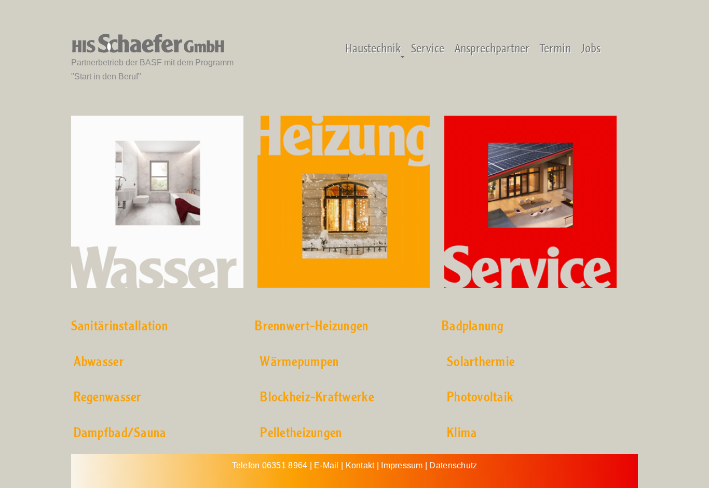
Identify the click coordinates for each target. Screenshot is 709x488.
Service (427, 48)
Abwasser (99, 362)
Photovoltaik (480, 397)
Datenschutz (453, 465)
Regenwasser (108, 397)
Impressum (401, 465)
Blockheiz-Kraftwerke (317, 397)
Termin (555, 48)
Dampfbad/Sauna (120, 433)
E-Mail (326, 465)
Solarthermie (481, 362)
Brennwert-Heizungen (312, 326)
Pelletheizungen (301, 433)
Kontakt (360, 465)
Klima (462, 433)
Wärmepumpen (299, 362)
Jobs (591, 48)
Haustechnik (373, 48)
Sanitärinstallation (119, 326)
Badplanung (473, 326)
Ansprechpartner (492, 48)
